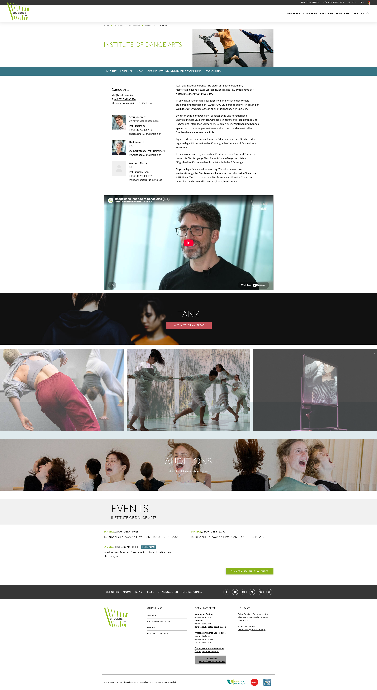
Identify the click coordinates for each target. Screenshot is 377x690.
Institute (150, 25)
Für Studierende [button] (310, 2)
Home (106, 25)
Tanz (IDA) (164, 25)
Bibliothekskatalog (158, 621)
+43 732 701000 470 (125, 99)
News (140, 71)
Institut (111, 71)
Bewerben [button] (294, 13)
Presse (150, 592)
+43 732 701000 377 (141, 176)
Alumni (127, 592)
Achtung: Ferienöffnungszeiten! (212, 660)
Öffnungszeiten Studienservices (209, 648)
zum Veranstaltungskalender (249, 571)
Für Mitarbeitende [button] (333, 2)
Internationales (192, 592)
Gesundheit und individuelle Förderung (174, 71)
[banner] (19, 13)
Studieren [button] (310, 13)
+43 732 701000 (247, 626)
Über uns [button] (358, 13)
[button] (367, 13)
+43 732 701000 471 (141, 130)
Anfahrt (152, 627)
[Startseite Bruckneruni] (116, 637)
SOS (353, 2)
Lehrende (126, 71)
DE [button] (361, 2)
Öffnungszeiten (168, 592)
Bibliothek (112, 592)
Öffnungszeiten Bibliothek (207, 651)
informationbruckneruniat (252, 629)
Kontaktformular (157, 633)
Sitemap (151, 615)
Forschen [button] (326, 13)
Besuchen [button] (342, 13)
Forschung (213, 71)
